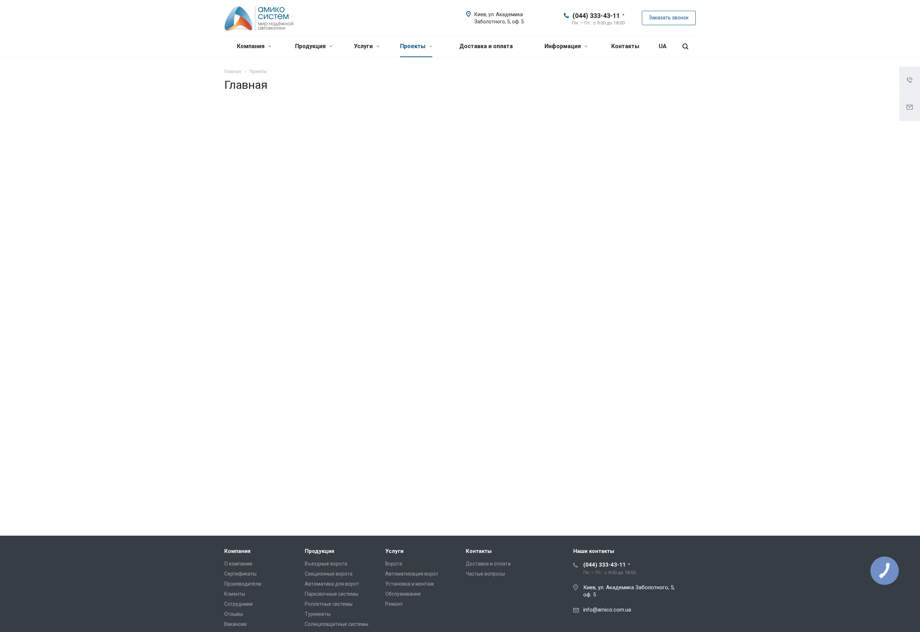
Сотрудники (238, 604)
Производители (242, 584)
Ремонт (394, 604)
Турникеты (318, 614)
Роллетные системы (329, 604)
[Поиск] (685, 46)
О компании (238, 564)
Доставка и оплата (486, 46)
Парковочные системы (331, 594)
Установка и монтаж (409, 584)
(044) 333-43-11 (596, 15)
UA (663, 46)
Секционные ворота (329, 574)
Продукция (311, 46)
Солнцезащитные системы (336, 624)
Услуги (364, 46)
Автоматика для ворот (332, 584)
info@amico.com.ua (607, 609)
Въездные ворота (326, 564)
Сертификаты (240, 574)
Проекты (413, 46)
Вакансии (235, 624)
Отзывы (233, 614)
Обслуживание (403, 594)
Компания (251, 46)
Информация (563, 46)
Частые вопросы (485, 574)
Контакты (625, 46)
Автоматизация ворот (411, 574)
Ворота (393, 564)
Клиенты (234, 594)
